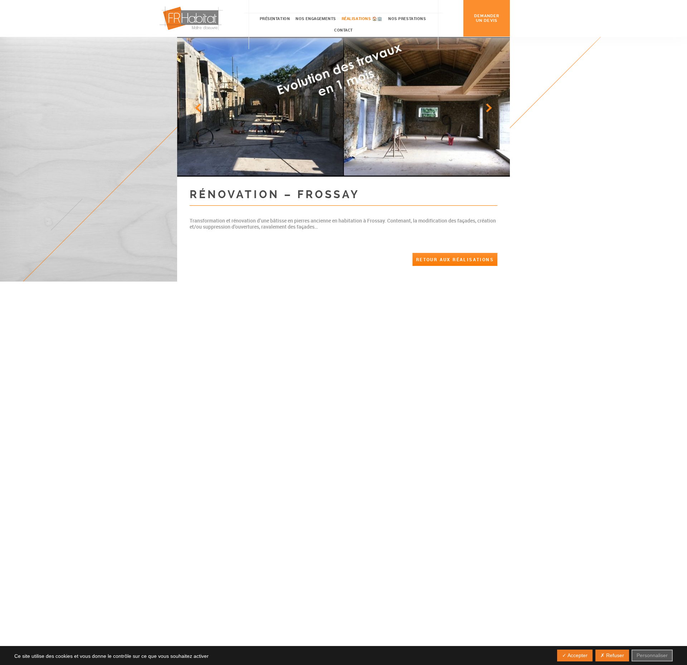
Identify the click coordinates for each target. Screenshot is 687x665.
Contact (343, 30)
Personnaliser (652, 655)
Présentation (275, 18)
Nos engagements (316, 18)
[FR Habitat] (191, 18)
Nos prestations (407, 18)
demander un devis (487, 18)
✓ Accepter (575, 655)
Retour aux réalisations (455, 259)
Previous (198, 108)
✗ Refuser (612, 655)
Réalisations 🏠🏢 (362, 18)
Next (489, 108)
